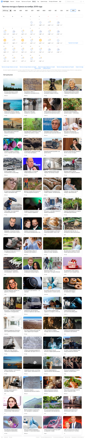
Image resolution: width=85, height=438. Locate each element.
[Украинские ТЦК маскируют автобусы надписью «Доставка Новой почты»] (32, 306)
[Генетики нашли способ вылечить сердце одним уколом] (52, 346)
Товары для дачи (46, 68)
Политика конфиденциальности (46, 437)
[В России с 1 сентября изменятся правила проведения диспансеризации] (52, 206)
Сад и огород (38, 68)
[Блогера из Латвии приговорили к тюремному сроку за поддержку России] (12, 246)
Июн (44, 10)
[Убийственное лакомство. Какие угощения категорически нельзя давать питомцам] (52, 107)
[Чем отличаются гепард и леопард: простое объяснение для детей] (52, 326)
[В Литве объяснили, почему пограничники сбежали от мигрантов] (12, 87)
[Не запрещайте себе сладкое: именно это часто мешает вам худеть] (72, 266)
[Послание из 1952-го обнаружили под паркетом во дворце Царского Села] (32, 87)
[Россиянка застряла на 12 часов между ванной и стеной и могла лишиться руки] (52, 286)
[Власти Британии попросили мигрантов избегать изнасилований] (12, 127)
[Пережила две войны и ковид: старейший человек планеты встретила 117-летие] (72, 87)
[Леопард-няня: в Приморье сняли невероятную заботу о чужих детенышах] (32, 127)
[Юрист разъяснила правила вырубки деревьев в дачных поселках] (52, 385)
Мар (26, 10)
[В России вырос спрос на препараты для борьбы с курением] (32, 246)
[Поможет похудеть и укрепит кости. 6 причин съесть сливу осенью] (12, 147)
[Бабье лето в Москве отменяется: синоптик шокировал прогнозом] (32, 107)
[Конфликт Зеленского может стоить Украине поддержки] (32, 206)
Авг (56, 10)
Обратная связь (67, 437)
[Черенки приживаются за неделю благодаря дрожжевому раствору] (72, 206)
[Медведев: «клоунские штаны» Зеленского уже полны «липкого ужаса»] (12, 226)
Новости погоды (79, 67)
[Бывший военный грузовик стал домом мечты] (52, 147)
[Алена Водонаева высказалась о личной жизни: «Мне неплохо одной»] (12, 405)
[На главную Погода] (6, 1)
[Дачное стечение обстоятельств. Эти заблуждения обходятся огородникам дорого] (32, 187)
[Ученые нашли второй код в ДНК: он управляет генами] (52, 425)
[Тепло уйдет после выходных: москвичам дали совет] (12, 206)
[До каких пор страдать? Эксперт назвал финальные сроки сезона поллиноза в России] (72, 246)
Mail (2, 437)
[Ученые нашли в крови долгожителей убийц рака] (72, 306)
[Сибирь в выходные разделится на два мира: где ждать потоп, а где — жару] (32, 346)
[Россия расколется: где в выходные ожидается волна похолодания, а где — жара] (52, 87)
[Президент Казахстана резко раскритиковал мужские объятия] (52, 127)
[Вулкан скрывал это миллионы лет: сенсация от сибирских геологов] (32, 405)
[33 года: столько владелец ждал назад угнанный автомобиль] (72, 346)
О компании (6, 437)
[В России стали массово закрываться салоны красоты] (72, 127)
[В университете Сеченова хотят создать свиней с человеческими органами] (52, 187)
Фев (21, 10)
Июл (50, 10)
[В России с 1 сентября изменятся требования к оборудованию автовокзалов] (12, 306)
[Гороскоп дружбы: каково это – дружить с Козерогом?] (12, 286)
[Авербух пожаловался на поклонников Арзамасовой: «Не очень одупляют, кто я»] (32, 226)
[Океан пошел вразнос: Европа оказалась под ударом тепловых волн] (12, 107)
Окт (67, 10)
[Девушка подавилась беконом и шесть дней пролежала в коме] (12, 326)
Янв (15, 10)
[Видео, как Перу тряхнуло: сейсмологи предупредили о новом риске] (12, 346)
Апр (32, 10)
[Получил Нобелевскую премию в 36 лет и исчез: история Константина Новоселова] (72, 147)
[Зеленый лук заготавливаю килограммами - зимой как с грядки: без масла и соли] (12, 266)
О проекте (38, 437)
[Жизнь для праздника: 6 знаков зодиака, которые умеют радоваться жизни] (72, 365)
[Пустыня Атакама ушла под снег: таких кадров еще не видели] (32, 326)
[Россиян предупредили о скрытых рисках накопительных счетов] (52, 365)
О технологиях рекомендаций (58, 437)
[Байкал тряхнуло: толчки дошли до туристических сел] (12, 365)
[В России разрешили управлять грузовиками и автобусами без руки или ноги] (52, 405)
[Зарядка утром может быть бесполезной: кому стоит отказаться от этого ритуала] (72, 405)
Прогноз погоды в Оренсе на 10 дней (65, 67)
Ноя (73, 10)
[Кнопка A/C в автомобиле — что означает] (32, 286)
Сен (61, 10)
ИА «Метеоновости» (80, 437)
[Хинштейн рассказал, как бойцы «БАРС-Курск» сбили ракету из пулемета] (32, 365)
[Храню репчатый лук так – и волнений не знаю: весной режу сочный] (72, 226)
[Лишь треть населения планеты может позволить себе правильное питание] (72, 385)
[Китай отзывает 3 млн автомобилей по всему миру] (12, 167)
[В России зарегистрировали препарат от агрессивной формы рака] (32, 425)
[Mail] (2, 1)
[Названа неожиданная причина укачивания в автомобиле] (72, 326)
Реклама (10, 437)
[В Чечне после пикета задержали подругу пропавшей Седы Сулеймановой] (12, 187)
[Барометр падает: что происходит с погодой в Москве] (52, 266)
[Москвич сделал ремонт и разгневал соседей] (12, 385)
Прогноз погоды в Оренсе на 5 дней (28, 67)
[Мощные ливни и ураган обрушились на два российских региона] (72, 167)
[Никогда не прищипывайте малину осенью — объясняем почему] (72, 107)
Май (38, 10)
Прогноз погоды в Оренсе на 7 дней (46, 67)
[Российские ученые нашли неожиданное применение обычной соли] (12, 425)
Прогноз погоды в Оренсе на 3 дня (10, 67)
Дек (79, 10)
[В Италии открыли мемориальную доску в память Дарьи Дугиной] (32, 385)
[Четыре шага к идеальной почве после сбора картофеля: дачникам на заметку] (32, 147)
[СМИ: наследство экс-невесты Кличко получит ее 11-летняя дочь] (72, 425)
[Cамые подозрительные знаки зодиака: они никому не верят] (52, 167)
